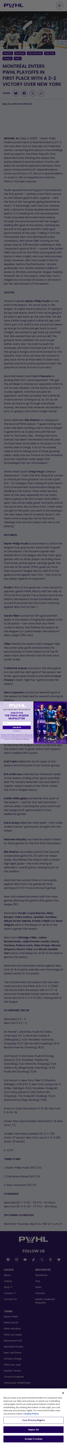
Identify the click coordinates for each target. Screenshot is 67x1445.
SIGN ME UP (17, 727)
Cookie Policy (31, 1413)
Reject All (33, 1429)
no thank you (17, 731)
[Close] (63, 1393)
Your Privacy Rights (33, 1420)
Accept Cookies (33, 1438)
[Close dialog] (2, 703)
